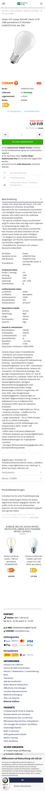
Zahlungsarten (11, 637)
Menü (3, 3)
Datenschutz (22, 685)
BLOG (6, 675)
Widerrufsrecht (10, 685)
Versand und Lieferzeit (13, 665)
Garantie (15, 698)
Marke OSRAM (9, 478)
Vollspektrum (33, 721)
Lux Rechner (27, 718)
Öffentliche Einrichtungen (15, 688)
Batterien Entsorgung (13, 695)
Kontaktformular (22, 631)
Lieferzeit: (6, 92)
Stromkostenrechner (12, 718)
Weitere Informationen (22, 786)
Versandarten (11, 651)
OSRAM (24, 100)
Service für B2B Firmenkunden (17, 668)
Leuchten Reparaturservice (15, 691)
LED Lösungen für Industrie (15, 724)
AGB (5, 681)
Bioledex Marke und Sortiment (17, 714)
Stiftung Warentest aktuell (15, 734)
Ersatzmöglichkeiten (12, 728)
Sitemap (14, 738)
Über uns (7, 698)
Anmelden (33, 517)
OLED (6, 741)
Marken (7, 738)
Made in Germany (11, 731)
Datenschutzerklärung (10, 775)
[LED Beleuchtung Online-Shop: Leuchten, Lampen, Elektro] (22, 3)
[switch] (5, 787)
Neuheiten (13, 741)
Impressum (8, 678)
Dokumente (8, 472)
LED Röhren (32, 724)
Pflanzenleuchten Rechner (15, 721)
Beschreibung (9, 199)
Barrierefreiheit (14, 681)
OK (22, 780)
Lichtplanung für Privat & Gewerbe (19, 711)
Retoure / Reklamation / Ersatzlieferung (21, 671)
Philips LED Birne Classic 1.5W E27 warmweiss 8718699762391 (11, 560)
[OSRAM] (10, 83)
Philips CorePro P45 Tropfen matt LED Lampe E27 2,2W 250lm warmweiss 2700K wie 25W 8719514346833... (33, 560)
